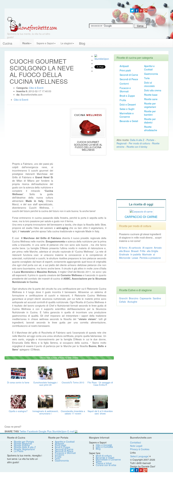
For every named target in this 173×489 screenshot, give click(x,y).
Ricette (26, 43)
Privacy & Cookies (139, 449)
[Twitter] (132, 10)
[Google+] (145, 10)
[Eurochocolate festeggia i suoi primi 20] (45, 372)
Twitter (23, 431)
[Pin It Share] (141, 10)
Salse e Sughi (127, 109)
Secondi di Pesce (129, 79)
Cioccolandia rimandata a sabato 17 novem (73, 412)
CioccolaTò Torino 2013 (73, 382)
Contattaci (135, 442)
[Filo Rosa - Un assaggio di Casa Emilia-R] (100, 372)
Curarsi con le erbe (106, 465)
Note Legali (136, 445)
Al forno (123, 247)
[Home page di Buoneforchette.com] (66, 12)
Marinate (147, 254)
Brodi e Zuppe (127, 95)
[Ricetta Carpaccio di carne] (141, 211)
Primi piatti (125, 70)
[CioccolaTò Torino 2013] (72, 372)
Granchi (123, 298)
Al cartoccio (135, 247)
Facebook (32, 431)
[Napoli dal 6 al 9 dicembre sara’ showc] (100, 401)
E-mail (70, 431)
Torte (147, 78)
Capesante (145, 298)
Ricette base (150, 94)
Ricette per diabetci (150, 120)
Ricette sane (150, 99)
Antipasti (124, 66)
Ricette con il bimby (137, 146)
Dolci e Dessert (128, 104)
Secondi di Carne (129, 74)
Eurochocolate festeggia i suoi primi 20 (45, 383)
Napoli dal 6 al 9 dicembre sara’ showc (100, 412)
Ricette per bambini (150, 113)
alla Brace (124, 251)
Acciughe (132, 301)
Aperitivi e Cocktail (149, 67)
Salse (99, 461)
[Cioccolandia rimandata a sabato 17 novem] (72, 401)
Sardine (157, 298)
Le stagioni (66, 43)
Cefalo (122, 301)
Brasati (135, 251)
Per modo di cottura (139, 143)
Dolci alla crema (152, 90)
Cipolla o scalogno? (18, 411)
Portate (150, 140)
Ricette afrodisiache (150, 128)
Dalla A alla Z (137, 140)
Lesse (135, 257)
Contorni (124, 83)
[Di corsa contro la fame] (18, 372)
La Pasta (18, 451)
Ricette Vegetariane (24, 449)
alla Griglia (152, 251)
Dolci (57, 458)
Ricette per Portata (24, 441)
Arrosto (158, 247)
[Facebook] (136, 10)
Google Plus (45, 431)
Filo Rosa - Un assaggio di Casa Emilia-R (100, 383)
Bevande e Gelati (129, 121)
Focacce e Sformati (125, 89)
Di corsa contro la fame (18, 382)
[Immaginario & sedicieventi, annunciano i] (45, 401)
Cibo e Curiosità (104, 446)
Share (150, 10)
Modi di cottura (104, 455)
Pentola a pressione (150, 257)
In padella (135, 254)
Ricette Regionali (23, 443)
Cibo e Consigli (104, 445)
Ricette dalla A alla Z (25, 447)
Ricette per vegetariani (150, 105)
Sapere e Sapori (45, 43)
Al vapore (147, 247)
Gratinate (124, 254)
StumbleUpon (59, 431)
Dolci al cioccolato (149, 84)
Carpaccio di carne (141, 216)
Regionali (122, 143)
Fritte (142, 251)
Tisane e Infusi (104, 463)
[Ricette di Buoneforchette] (32, 24)
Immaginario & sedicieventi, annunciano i (45, 412)
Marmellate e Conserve (127, 115)
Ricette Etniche (22, 445)
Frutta (123, 100)
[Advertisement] (81, 183)
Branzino (133, 298)
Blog (98, 448)
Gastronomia (151, 73)
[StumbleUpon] (95, 55)
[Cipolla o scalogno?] (18, 401)
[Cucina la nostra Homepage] (17, 41)
